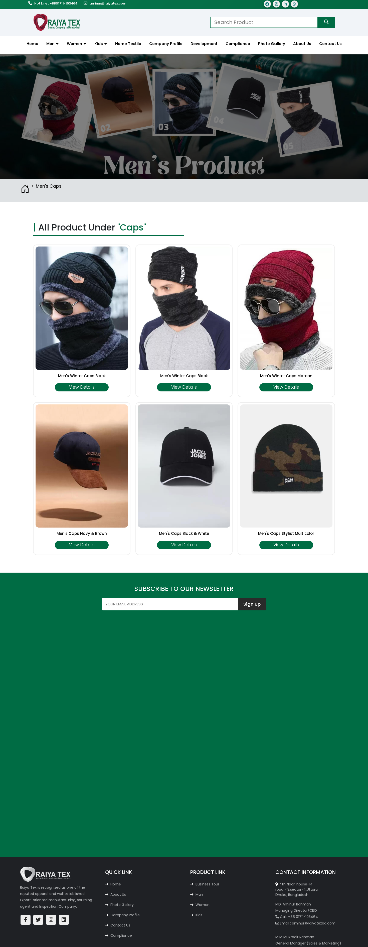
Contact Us (119, 925)
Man (199, 894)
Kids (198, 914)
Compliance (120, 935)
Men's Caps (49, 186)
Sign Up (252, 604)
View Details (82, 387)
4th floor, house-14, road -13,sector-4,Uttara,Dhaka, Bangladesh (296, 889)
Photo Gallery (121, 904)
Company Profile (124, 914)
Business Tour (207, 884)
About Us (117, 894)
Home (115, 884)
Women (202, 904)
